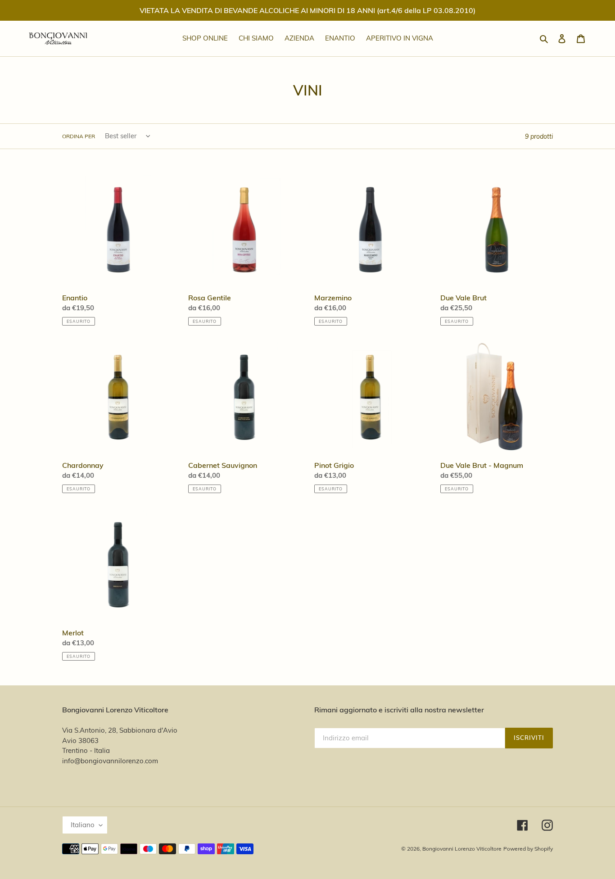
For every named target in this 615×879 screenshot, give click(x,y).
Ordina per (78, 136)
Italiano (83, 824)
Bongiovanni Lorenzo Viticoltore (462, 848)
